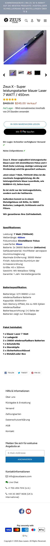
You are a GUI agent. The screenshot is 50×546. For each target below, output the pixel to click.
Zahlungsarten (13, 414)
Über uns (10, 397)
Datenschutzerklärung (18, 419)
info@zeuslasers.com (20, 476)
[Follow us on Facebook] (22, 511)
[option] (13, 73)
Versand (10, 408)
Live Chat (13, 482)
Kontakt (10, 431)
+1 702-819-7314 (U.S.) (19, 488)
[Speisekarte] (45, 20)
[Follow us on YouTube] (28, 511)
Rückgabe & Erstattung (18, 402)
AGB (8, 425)
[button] (10, 99)
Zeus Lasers (24, 541)
